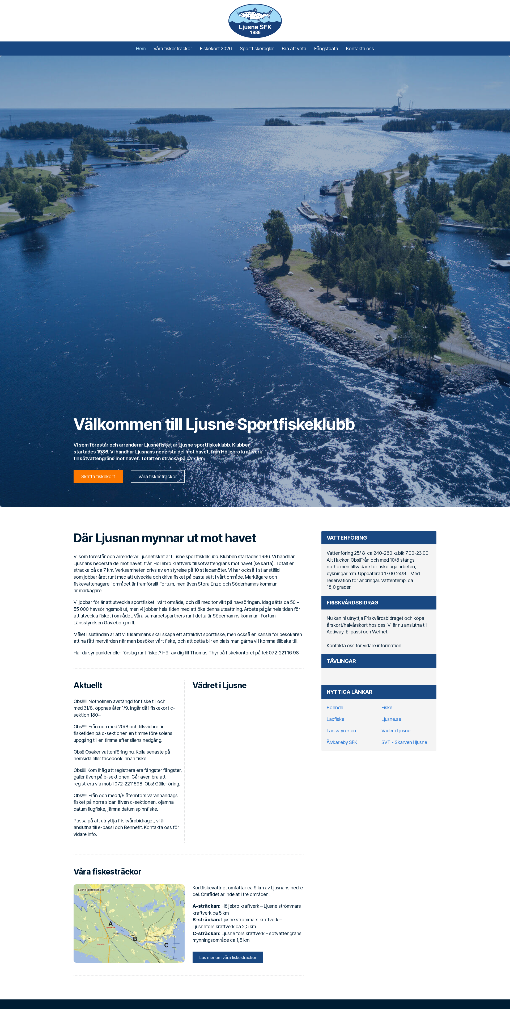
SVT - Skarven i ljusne (404, 742)
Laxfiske (335, 719)
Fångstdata (326, 48)
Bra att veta (294, 48)
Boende (335, 707)
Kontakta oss (360, 48)
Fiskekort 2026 (216, 48)
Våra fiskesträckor (173, 48)
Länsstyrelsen (341, 730)
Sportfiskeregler (257, 48)
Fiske (386, 707)
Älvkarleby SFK (342, 742)
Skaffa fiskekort (98, 476)
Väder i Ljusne (395, 730)
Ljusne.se (391, 719)
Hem (141, 48)
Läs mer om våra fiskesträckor (227, 957)
